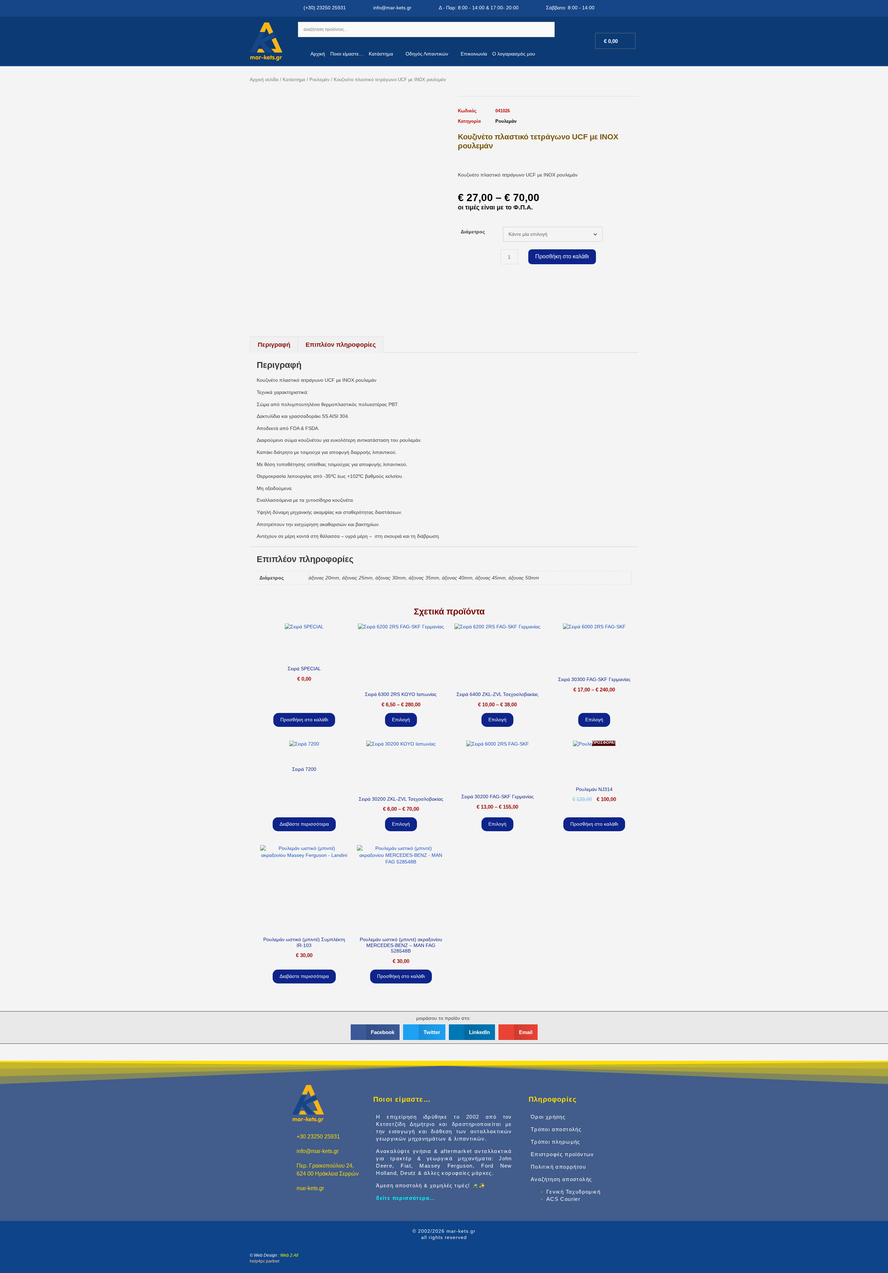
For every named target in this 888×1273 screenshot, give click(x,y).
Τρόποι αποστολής (556, 1129)
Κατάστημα (381, 54)
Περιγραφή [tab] (274, 344)
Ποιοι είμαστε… (347, 54)
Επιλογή (401, 719)
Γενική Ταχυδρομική (573, 1192)
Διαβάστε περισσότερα (304, 824)
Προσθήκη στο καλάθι (562, 256)
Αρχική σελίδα (264, 79)
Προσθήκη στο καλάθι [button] (304, 719)
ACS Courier (563, 1199)
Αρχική (317, 54)
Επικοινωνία (474, 54)
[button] (375, 1032)
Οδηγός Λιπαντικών (426, 54)
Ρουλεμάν (319, 79)
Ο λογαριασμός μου (513, 54)
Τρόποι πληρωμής (555, 1142)
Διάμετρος (473, 231)
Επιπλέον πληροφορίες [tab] (341, 344)
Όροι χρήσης (548, 1117)
